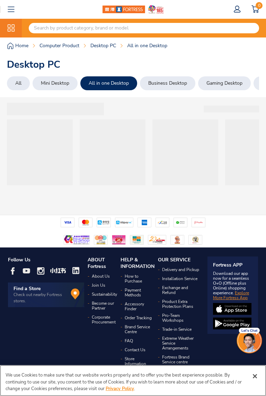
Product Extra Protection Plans (177, 304)
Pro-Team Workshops (173, 318)
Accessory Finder (134, 306)
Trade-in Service (177, 329)
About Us (101, 276)
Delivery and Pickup (180, 269)
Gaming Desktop (224, 83)
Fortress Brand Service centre (175, 359)
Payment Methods (133, 292)
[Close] (255, 376)
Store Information (135, 361)
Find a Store (27, 288)
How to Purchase (133, 278)
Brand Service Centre (137, 329)
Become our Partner (103, 306)
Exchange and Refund (175, 290)
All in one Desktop (109, 83)
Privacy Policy (120, 389)
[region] (133, 380)
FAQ (129, 341)
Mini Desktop (55, 83)
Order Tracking (138, 318)
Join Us (98, 285)
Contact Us (135, 350)
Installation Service (179, 278)
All (18, 83)
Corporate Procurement (104, 319)
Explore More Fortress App (231, 295)
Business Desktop (167, 83)
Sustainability (104, 294)
